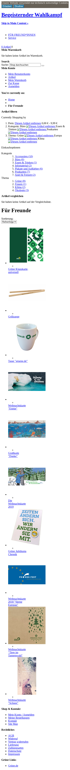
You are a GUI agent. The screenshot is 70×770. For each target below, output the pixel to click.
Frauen (20, 184)
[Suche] (42, 65)
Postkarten (22, 171)
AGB (11, 735)
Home (11, 99)
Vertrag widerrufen (18, 741)
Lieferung (13, 744)
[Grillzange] (27, 310)
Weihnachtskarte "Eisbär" (17, 407)
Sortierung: (7, 218)
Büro (19, 159)
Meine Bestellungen (19, 717)
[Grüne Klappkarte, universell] (27, 262)
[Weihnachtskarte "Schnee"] (27, 693)
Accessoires (24, 156)
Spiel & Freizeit (25, 174)
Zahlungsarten (15, 747)
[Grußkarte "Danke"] (27, 446)
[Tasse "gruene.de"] (27, 354)
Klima (20, 187)
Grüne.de (13, 765)
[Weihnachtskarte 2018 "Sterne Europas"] (27, 592)
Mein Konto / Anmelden (21, 714)
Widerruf (13, 738)
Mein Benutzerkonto (19, 74)
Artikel (12, 77)
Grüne (20, 181)
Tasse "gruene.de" (18, 361)
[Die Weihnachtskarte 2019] (27, 494)
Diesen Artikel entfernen (28, 123)
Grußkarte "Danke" (13, 455)
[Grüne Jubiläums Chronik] (27, 545)
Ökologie (22, 190)
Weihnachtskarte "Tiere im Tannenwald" (17, 652)
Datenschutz (14, 750)
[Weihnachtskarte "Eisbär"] (27, 399)
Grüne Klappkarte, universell (18, 271)
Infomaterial (23, 165)
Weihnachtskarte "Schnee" (17, 702)
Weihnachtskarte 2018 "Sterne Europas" (17, 601)
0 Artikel (6, 46)
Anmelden (13, 86)
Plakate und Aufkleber (29, 168)
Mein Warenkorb (17, 80)
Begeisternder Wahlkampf (31, 15)
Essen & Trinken (26, 162)
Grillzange (13, 316)
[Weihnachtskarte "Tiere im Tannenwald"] (27, 643)
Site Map (13, 723)
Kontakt (12, 720)
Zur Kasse (13, 83)
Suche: (5, 64)
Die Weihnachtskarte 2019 (17, 503)
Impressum (14, 754)
